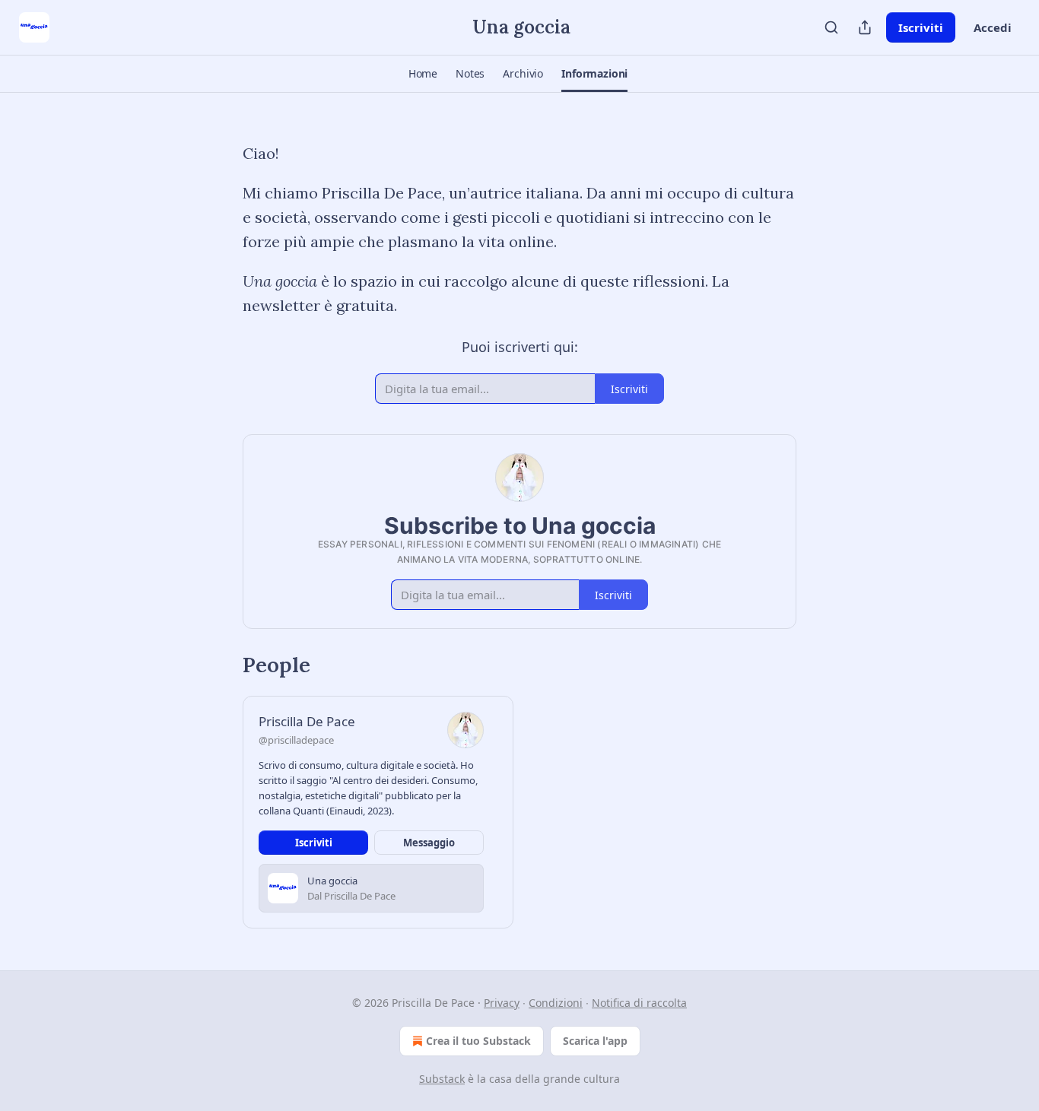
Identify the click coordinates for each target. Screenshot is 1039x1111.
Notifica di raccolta (639, 1002)
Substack (442, 1078)
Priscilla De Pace (307, 721)
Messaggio (429, 842)
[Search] (831, 27)
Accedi (993, 27)
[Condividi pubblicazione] (865, 27)
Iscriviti (920, 27)
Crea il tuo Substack (478, 1040)
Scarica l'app (595, 1040)
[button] (422, 74)
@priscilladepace (296, 740)
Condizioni (556, 1002)
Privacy (502, 1002)
